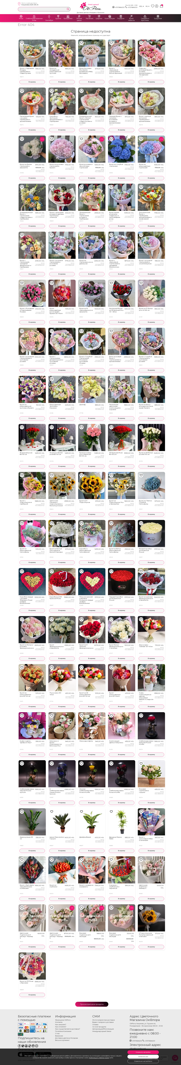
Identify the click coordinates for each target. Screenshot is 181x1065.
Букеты (58, 18)
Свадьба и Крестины (145, 19)
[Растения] (89, 16)
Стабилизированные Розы (34, 19)
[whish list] (153, 7)
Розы (21, 18)
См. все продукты (99, 1027)
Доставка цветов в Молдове (66, 1038)
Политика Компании (63, 1031)
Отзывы (95, 1024)
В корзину (32, 82)
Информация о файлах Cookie (99, 1058)
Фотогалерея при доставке (103, 1020)
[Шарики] (99, 16)
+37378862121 (120, 7)
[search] (68, 9)
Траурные (158, 18)
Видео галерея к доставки (103, 1022)
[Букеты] (58, 16)
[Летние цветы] (79, 16)
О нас (57, 1033)
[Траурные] (158, 16)
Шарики (99, 18)
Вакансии (59, 1036)
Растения (89, 18)
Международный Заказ (101, 1031)
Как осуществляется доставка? (67, 1029)
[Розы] (21, 16)
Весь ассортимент (62, 1040)
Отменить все (143, 1057)
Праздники (68, 18)
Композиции (110, 18)
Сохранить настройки (143, 1052)
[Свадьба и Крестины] (145, 16)
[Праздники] (68, 16)
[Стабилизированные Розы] (34, 16)
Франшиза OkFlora (62, 1020)
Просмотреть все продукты (92, 1004)
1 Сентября (49, 19)
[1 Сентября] (49, 16)
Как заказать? (60, 1024)
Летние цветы (79, 19)
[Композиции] (109, 16)
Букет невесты (131, 19)
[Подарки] (120, 16)
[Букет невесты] (131, 16)
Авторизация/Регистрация (103, 1029)
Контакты (58, 1022)
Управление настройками (143, 1061)
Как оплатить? (60, 1027)
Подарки (120, 18)
